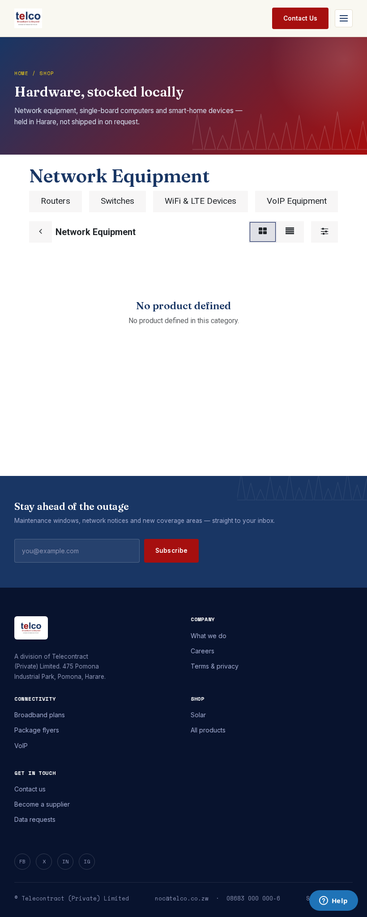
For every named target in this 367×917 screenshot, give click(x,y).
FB (22, 861)
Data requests (34, 819)
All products (208, 730)
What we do (208, 635)
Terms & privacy (215, 666)
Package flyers (36, 730)
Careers (202, 651)
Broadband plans (39, 715)
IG (87, 861)
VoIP (21, 745)
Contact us (30, 789)
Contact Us (300, 18)
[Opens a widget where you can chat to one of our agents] (333, 901)
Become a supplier (42, 804)
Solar (198, 715)
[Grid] (263, 232)
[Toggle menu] (344, 18)
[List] (290, 232)
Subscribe (171, 550)
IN (65, 861)
